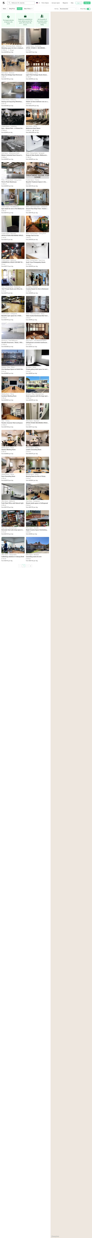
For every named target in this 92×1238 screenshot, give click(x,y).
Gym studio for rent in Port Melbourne (12, 208)
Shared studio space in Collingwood (37, 503)
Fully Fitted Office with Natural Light (12, 503)
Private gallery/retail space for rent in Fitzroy (37, 369)
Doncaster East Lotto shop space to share (12, 530)
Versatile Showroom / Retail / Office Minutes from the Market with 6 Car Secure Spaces (12, 343)
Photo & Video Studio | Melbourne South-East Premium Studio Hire (36, 155)
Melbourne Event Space (33, 128)
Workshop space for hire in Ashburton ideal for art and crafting (12, 48)
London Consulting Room (33, 449)
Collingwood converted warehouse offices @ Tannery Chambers (36, 343)
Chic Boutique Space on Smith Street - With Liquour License (12, 369)
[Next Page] (30, 565)
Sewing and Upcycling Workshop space (11, 102)
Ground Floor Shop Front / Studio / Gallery (36, 209)
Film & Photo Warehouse (9, 182)
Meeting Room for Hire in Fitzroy (35, 476)
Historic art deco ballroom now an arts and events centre (37, 102)
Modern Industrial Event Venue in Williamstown (11, 155)
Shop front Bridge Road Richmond (11, 75)
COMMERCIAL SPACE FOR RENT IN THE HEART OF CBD (11, 262)
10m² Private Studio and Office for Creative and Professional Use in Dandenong (11, 289)
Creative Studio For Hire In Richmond (37, 289)
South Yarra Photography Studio (35, 262)
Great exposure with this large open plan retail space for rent (37, 396)
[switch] (89, 9)
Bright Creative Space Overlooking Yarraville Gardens (36, 530)
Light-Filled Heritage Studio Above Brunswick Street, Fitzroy (36, 75)
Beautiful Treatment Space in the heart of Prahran (36, 182)
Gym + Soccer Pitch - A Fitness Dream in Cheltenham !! (12, 128)
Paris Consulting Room (8, 476)
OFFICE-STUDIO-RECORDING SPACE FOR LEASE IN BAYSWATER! (12, 235)
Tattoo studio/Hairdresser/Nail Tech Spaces (37, 316)
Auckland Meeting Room (8, 396)
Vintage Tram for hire (32, 235)
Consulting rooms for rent (33, 556)
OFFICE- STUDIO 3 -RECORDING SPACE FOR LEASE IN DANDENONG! (37, 48)
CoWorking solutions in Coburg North (12, 556)
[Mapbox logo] (55, 1236)
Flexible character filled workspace (12, 423)
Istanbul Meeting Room (8, 449)
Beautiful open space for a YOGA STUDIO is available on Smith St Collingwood (11, 316)
